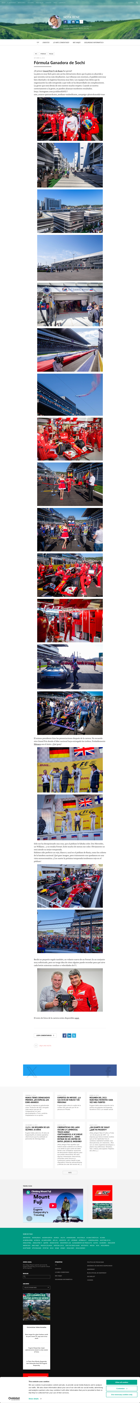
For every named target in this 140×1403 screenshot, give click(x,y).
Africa (57, 1238)
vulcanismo (81, 1248)
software (27, 1248)
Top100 (46, 1248)
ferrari (74, 1240)
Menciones (21, 3)
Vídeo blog (39, 3)
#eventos (27, 1238)
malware (112, 1243)
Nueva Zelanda (47, 1245)
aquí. (77, 1018)
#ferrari (43, 54)
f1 (69, 1240)
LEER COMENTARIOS (45, 1035)
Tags (55, 3)
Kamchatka (55, 1243)
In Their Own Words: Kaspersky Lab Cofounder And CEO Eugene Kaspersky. (36, 1363)
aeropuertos (47, 1238)
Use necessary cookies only (121, 1394)
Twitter (69, 21)
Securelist (91, 1276)
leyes (96, 1243)
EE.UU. (56, 1240)
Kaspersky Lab (66, 1243)
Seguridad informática (93, 42)
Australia (81, 1238)
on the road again (73, 1245)
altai (63, 1238)
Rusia (92, 1245)
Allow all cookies (121, 1382)
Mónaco (37, 744)
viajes (63, 1248)
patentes (85, 1245)
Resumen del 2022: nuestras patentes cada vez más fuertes (101, 1100)
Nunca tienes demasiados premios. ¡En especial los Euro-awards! (37, 1100)
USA (52, 1248)
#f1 (36, 54)
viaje (57, 1248)
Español (131, 3)
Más (70, 1172)
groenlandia (93, 1240)
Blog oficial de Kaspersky (96, 1273)
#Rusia (51, 54)
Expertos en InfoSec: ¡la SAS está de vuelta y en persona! (69, 1100)
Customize (120, 1388)
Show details (34, 1399)
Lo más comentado (61, 42)
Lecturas (31, 3)
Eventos (48, 3)
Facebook (65, 21)
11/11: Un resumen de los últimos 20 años (37, 1128)
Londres (103, 1243)
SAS (98, 1245)
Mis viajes (76, 42)
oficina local (59, 1245)
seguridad (105, 1245)
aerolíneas (37, 1238)
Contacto (62, 3)
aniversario (71, 1238)
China (103, 1238)
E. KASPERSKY (12, 3)
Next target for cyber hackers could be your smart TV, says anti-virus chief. (36, 1336)
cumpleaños (46, 1240)
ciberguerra (28, 1240)
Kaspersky (91, 1269)
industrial (27, 1243)
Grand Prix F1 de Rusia (53, 71)
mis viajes (36, 1245)
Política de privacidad (95, 1262)
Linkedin (77, 21)
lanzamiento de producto (82, 1243)
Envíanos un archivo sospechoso (99, 1266)
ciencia (37, 1240)
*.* (38, 42)
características (93, 1238)
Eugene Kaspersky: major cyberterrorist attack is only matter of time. (36, 1350)
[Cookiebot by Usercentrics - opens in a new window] (14, 1398)
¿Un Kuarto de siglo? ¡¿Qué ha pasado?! (100, 1128)
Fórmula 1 (83, 1240)
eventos (63, 1240)
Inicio (3, 3)
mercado (27, 1245)
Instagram (73, 21)
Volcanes (71, 1248)
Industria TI (38, 1243)
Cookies (90, 1280)
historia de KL (105, 1240)
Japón (46, 1243)
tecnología (37, 1248)
